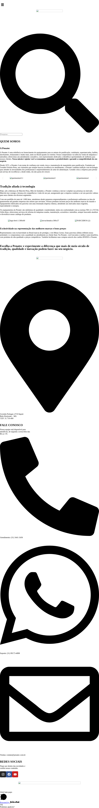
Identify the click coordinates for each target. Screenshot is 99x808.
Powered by (5, 802)
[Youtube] (15, 774)
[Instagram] (3, 774)
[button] (49, 4)
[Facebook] (9, 774)
